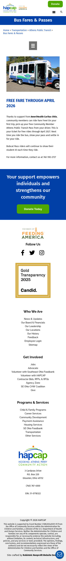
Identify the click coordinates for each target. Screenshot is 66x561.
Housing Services (33, 424)
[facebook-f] (24, 252)
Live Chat (59, 554)
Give (33, 390)
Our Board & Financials (33, 322)
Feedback (33, 337)
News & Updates (33, 319)
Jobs (33, 364)
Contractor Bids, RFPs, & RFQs (33, 379)
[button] (55, 4)
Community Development (33, 417)
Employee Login (33, 341)
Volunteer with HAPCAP (33, 375)
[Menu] (33, 45)
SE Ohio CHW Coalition (33, 386)
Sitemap (33, 345)
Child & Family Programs (33, 410)
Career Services (33, 413)
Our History (33, 333)
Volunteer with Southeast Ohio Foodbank (33, 372)
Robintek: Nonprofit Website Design (41, 555)
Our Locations (33, 330)
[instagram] (42, 252)
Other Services (33, 435)
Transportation (33, 432)
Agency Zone (33, 383)
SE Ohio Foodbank (33, 428)
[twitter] (33, 252)
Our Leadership (33, 326)
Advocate (33, 368)
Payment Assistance (33, 421)
